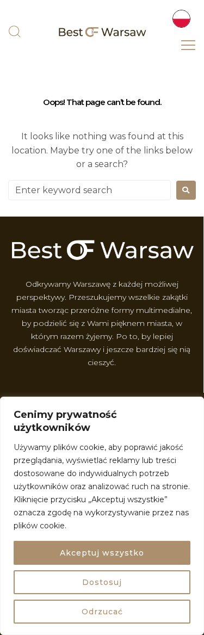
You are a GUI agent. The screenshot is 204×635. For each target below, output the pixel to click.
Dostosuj (102, 582)
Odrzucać (102, 611)
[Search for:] (89, 190)
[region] (102, 516)
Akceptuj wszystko (102, 553)
